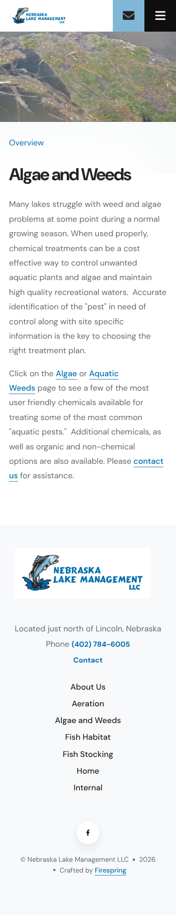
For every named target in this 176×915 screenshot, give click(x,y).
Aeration (88, 703)
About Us (88, 687)
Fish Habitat (88, 737)
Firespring (110, 870)
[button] (160, 16)
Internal (88, 787)
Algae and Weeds (88, 720)
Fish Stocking (88, 754)
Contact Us (128, 16)
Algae (66, 373)
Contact (88, 660)
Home (88, 771)
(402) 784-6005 (101, 644)
